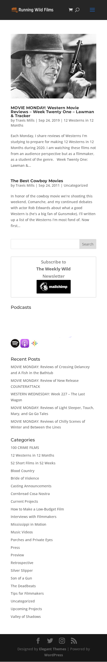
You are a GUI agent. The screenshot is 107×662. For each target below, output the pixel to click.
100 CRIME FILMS (25, 447)
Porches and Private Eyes (32, 539)
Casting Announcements (31, 486)
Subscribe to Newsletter (53, 269)
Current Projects (24, 501)
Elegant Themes (52, 649)
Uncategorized (76, 185)
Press (15, 547)
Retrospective (22, 562)
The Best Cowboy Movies (37, 180)
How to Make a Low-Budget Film (37, 509)
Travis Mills (25, 120)
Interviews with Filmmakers (33, 516)
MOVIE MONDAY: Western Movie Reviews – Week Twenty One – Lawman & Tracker (52, 111)
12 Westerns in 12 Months (32, 455)
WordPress (53, 655)
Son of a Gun (21, 578)
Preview (17, 555)
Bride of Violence (25, 478)
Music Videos (22, 532)
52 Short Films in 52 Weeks (33, 463)
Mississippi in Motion (28, 524)
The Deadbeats (23, 585)
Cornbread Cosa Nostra (30, 493)
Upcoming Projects (26, 608)
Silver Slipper (22, 570)
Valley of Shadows (26, 616)
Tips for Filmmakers (27, 593)
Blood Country (22, 470)
